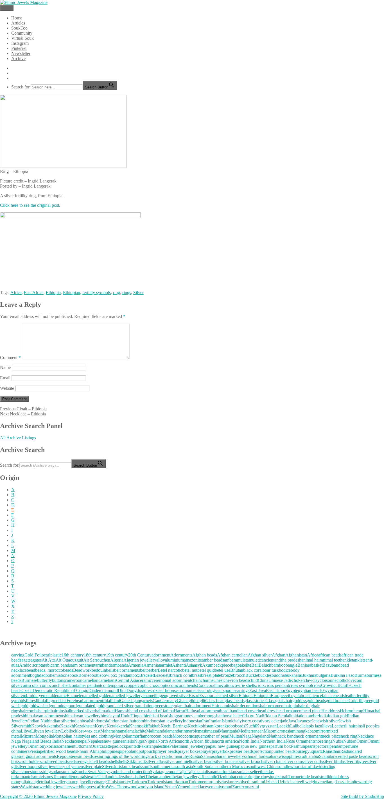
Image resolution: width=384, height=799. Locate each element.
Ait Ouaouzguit (69, 660)
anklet (347, 660)
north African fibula (197, 741)
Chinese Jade (280, 680)
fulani (115, 700)
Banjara (304, 665)
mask (202, 731)
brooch (239, 675)
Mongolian (122, 736)
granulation (143, 705)
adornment (161, 655)
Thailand (105, 776)
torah (283, 776)
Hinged (137, 715)
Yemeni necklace (192, 786)
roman (175, 756)
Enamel (73, 695)
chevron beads (236, 680)
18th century (95, 655)
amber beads (213, 660)
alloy (160, 660)
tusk (226, 781)
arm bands (62, 665)
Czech (27, 690)
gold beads (316, 700)
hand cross (138, 710)
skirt (116, 766)
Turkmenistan (159, 781)
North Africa (168, 741)
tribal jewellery (54, 781)
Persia (34, 751)
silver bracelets (227, 761)
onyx (44, 746)
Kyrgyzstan (266, 726)
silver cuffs (313, 761)
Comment (10, 357)
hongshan (214, 715)
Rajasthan (331, 751)
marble (192, 731)
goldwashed (39, 705)
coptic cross (148, 685)
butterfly (44, 680)
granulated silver (119, 705)
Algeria (116, 660)
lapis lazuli (315, 726)
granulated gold (90, 705)
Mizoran (28, 736)
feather (351, 695)
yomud (226, 786)
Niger (139, 741)
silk (143, 761)
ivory (265, 720)
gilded (194, 700)
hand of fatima (161, 710)
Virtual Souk (22, 38)
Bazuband (331, 665)
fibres (31, 700)
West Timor (117, 786)
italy (238, 720)
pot (141, 751)
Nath (273, 736)
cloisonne (328, 680)
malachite (137, 731)
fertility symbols (96, 292)
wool (141, 786)
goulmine (58, 705)
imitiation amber (304, 715)
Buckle (251, 675)
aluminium (174, 660)
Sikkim (133, 761)
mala (125, 731)
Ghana (183, 700)
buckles (265, 675)
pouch (149, 751)
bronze (227, 675)
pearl (46, 655)
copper (132, 685)
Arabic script (30, 665)
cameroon (73, 680)
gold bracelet (337, 700)
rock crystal (159, 756)
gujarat (179, 705)
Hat (188, 710)
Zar (235, 786)
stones (35, 771)
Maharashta (110, 731)
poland (133, 751)
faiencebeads (333, 695)
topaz (274, 776)
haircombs (29, 710)
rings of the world (125, 756)
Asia (190, 665)
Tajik (182, 771)
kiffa (148, 726)
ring (116, 292)
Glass (270, 700)
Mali (150, 731)
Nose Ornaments (300, 741)
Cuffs (345, 685)
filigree (52, 700)
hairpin (44, 710)
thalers (119, 776)
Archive (18, 58)
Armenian (152, 665)
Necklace (69, 741)
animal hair (311, 660)
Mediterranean (251, 731)
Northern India (272, 741)
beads (68, 670)
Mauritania (228, 731)
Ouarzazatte (101, 746)
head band (229, 710)
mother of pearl (215, 736)
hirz (147, 715)
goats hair (283, 700)
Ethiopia (53, 292)
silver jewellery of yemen (60, 766)
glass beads (235, 700)
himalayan (110, 715)
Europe (277, 695)
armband (103, 665)
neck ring (349, 736)
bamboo (278, 665)
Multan (235, 736)
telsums (46, 776)
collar (35, 685)
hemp (358, 710)
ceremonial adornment (171, 680)
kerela (123, 726)
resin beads (84, 756)
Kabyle (37, 726)
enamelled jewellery (125, 695)
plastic (56, 655)
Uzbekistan (288, 781)
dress (148, 690)
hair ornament (272, 705)
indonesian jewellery (164, 720)
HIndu (124, 715)
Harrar (179, 710)
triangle (34, 781)
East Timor (275, 690)
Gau (156, 700)
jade (284, 720)
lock (73, 731)
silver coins (294, 761)
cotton (227, 685)
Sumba (81, 771)
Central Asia (127, 680)
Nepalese (95, 741)
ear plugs (208, 690)
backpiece (222, 665)
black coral (253, 670)
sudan (56, 771)
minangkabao (304, 731)
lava (328, 726)
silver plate (92, 766)
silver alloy (155, 761)
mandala (161, 731)
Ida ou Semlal (278, 715)
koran (219, 726)
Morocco (181, 736)
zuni (255, 786)
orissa (54, 746)
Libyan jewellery (46, 731)
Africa (16, 292)
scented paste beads (352, 756)
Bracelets (162, 675)
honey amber (193, 715)
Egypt (290, 690)
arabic (47, 665)
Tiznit (222, 776)
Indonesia (100, 720)
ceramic (145, 680)
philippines (109, 751)
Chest (218, 680)
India (323, 715)
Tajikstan (195, 771)
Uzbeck (271, 781)
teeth (259, 771)
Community (21, 33)
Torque (294, 776)
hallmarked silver (80, 710)
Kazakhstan (84, 726)
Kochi (193, 726)
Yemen (170, 786)
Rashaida (348, 751)
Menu (6, 8)
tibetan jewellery (185, 776)
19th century (117, 655)
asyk (198, 665)
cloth (340, 680)
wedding (80, 786)
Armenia (135, 665)
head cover (248, 710)
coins (25, 685)
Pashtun (298, 746)
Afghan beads (204, 655)
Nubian (349, 741)
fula (106, 700)
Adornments (181, 655)
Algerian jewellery (139, 660)
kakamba (52, 726)
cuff (336, 685)
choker (298, 680)
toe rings (262, 776)
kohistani (206, 726)
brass (196, 675)
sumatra (68, 771)
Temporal (61, 776)
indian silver (60, 720)
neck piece (331, 736)
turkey (125, 781)
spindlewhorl (289, 766)
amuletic (254, 660)
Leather (338, 726)
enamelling (152, 695)
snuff (146, 766)
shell (113, 761)
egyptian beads (309, 690)
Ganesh (127, 700)
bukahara (293, 675)
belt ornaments (127, 670)
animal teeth (331, 660)
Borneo (85, 675)
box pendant (121, 675)
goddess (299, 700)
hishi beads (160, 715)
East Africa (34, 292)
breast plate (211, 675)
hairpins (58, 710)
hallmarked (105, 710)
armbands (119, 665)
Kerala (112, 726)
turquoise (214, 781)
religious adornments (38, 756)
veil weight (307, 781)
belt (143, 670)
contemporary (113, 685)
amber (229, 660)
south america (163, 766)
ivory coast (251, 720)
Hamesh (122, 710)
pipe (123, 751)
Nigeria (150, 741)
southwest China (262, 766)
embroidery (31, 695)
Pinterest (18, 48)
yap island (155, 786)
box (135, 675)
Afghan (278, 655)
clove (350, 680)
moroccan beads (158, 736)
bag (234, 665)
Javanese (304, 720)
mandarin (177, 731)
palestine (161, 746)
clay (316, 680)
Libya (26, 731)
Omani (34, 746)
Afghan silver (260, 655)
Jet (314, 720)
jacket (275, 720)
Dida (122, 690)
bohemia (53, 675)
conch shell (60, 685)
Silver (138, 292)
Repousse (65, 756)
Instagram (20, 43)
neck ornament (309, 736)
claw (308, 680)
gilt (202, 700)
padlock (119, 746)
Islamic (228, 720)
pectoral (322, 746)
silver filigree (355, 761)
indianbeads (81, 720)
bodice (285, 670)
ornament (67, 746)
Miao (268, 731)
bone (65, 675)
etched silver (227, 695)
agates (36, 660)
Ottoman (83, 746)
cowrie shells (244, 685)
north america (227, 741)
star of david (311, 766)
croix (260, 685)
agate (26, 660)
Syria (154, 771)
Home (16, 17)
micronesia (282, 731)
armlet (166, 665)
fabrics (303, 695)
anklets (359, 660)
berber (152, 670)
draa (140, 690)
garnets (146, 700)
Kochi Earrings (174, 726)
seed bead (58, 761)
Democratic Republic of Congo (60, 690)
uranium (256, 781)
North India (249, 741)
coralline (214, 685)
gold (24, 705)
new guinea (114, 741)
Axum (207, 665)
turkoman (179, 781)
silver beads (203, 761)
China (263, 680)
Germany (168, 700)
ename (61, 695)
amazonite (193, 660)
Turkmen (139, 781)
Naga (247, 736)
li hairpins (354, 726)
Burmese (29, 680)
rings (126, 292)
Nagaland (260, 736)
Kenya (101, 726)
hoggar (176, 715)
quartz (317, 751)
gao (137, 700)
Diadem (95, 690)
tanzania (238, 771)
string (46, 771)
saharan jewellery (228, 756)
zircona (244, 786)
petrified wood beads (58, 751)
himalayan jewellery (83, 715)
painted (132, 746)
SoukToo (19, 28)
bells (110, 670)
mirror (321, 731)
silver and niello (179, 761)
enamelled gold (93, 695)
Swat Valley (98, 771)
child (253, 680)
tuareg (101, 781)
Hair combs (221, 705)
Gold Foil (33, 655)
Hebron (346, 710)
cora (173, 685)
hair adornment (198, 705)
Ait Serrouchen (96, 660)
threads (131, 776)
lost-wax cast (88, 731)
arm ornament (83, 665)
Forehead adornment (85, 700)
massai (213, 731)
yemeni (213, 786)
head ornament (289, 710)
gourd (71, 705)
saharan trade (255, 756)
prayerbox (221, 751)
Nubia (337, 741)
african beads (330, 655)
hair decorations (246, 705)
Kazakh (67, 726)
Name (5, 367)
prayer (206, 751)
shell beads (99, 761)
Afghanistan (296, 655)
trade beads (311, 776)
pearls (310, 746)
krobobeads (235, 726)
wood (132, 786)
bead (31, 670)
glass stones (255, 700)
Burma (360, 675)
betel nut (189, 670)
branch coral (181, 675)
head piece (311, 710)
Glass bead (215, 700)
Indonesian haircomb (127, 720)
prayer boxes (189, 751)
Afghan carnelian (232, 655)
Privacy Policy (91, 796)
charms (207, 680)
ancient (268, 660)
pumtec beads (283, 751)
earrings (242, 690)
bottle (96, 675)
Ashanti (179, 665)
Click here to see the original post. (30, 205)
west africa (97, 786)
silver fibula (333, 761)
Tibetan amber (157, 776)
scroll (44, 761)
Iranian (215, 720)
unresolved (239, 781)
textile (92, 776)
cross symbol (300, 685)
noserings (323, 741)
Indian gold (338, 715)
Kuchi (250, 726)
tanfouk (224, 771)
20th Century (140, 655)
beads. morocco (49, 670)
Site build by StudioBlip (362, 796)
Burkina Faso (342, 675)
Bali (255, 665)
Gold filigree (360, 700)
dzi (156, 690)
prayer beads (166, 751)
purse (300, 751)
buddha (278, 675)
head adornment (206, 710)
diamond (110, 690)
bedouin (99, 670)
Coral (202, 685)
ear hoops (167, 690)
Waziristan (30, 786)
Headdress (330, 710)
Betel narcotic (170, 670)
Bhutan (236, 670)
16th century (73, 655)
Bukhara (308, 675)
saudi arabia (308, 756)
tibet (141, 776)
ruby (185, 756)
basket (316, 665)
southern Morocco (232, 766)
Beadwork (82, 670)
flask (62, 700)
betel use (222, 670)
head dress (267, 710)
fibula (41, 700)
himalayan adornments (45, 715)
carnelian (90, 680)
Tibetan (206, 776)
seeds (71, 761)
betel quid (206, 670)
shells (122, 761)
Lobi (65, 731)
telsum (34, 776)
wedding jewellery (55, 786)
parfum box (280, 746)
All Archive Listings (18, 437)
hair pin (291, 705)
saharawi (275, 756)
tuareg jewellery (81, 781)
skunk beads (131, 766)
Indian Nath (38, 720)
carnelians (107, 680)
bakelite (244, 665)
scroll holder (29, 761)
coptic (164, 685)
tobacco (234, 776)
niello (129, 741)
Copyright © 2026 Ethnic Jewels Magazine (38, 796)
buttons (58, 680)
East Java (257, 690)
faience (315, 695)
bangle (291, 665)
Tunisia (113, 781)
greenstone (163, 705)
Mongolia (44, 736)
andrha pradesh (287, 660)
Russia (195, 756)
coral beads (187, 685)
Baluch (265, 665)
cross (316, 685)
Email (5, 377)
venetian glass (329, 781)
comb (45, 685)
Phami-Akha (88, 751)
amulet (241, 660)
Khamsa (136, 726)
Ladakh (283, 726)
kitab (156, 726)
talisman (210, 771)
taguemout (168, 771)
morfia (138, 736)
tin (215, 776)
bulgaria (323, 675)
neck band (286, 736)
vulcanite (350, 781)
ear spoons (225, 690)
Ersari (194, 695)
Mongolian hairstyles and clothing (83, 736)
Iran (205, 720)
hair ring (305, 705)
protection (262, 751)
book (73, 675)
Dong (132, 690)
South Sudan (204, 766)
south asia (184, 766)
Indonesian (192, 720)
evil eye (290, 695)
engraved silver (175, 695)
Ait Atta (49, 660)
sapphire (290, 756)
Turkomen (197, 781)
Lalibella (298, 726)
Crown (327, 685)
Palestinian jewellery (187, 746)
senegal (83, 761)
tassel (250, 771)
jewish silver (328, 720)
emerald (48, 695)
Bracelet (146, 675)
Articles (18, 23)
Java (292, 720)
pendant (336, 746)
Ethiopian (71, 292)
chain (196, 680)
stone (25, 771)
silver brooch (251, 761)
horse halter (233, 715)
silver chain (273, 761)
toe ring (248, 776)
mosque (195, 736)
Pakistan (146, 746)
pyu (308, 751)
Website (7, 388)
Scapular (327, 756)
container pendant (85, 685)
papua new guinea (254, 746)
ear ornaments (188, 690)
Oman (361, 741)
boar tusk (271, 670)
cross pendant (277, 685)
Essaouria (207, 695)
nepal (82, 741)
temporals (78, 776)
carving (17, 655)
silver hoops (27, 766)
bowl (105, 675)
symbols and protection (129, 771)
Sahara (207, 756)
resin (98, 756)
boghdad (38, 675)
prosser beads (242, 751)
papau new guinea (222, 746)
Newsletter (20, 53)
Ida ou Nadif (254, 715)
